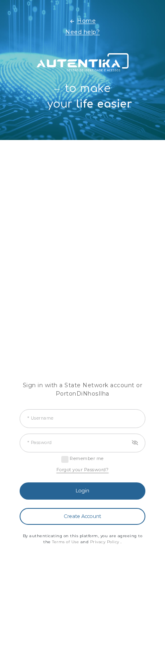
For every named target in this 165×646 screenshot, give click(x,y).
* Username (40, 418)
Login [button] (82, 491)
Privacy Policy (105, 542)
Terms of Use (66, 542)
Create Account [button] (82, 516)
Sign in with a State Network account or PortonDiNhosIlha (83, 389)
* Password (39, 443)
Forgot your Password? (82, 469)
